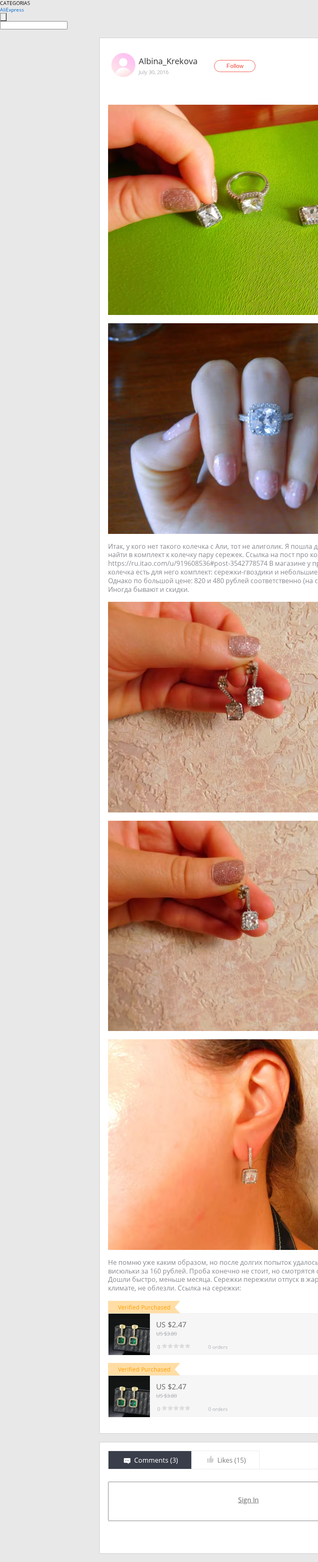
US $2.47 (171, 1324)
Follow (234, 65)
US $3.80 (166, 1333)
